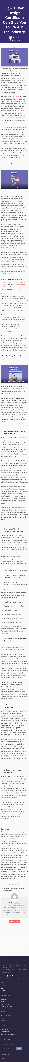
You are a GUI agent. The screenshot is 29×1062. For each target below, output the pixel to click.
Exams (3, 985)
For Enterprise (5, 1002)
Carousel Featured (5, 888)
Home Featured (14, 888)
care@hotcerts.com (6, 1058)
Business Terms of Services (8, 1034)
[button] (14, 921)
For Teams (4, 999)
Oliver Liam (15, 903)
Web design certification (7, 890)
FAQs (2, 1018)
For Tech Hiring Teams (7, 1006)
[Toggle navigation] (27, 1)
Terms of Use (4, 1029)
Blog (2, 988)
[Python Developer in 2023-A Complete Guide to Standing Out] (12, 928)
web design (21, 888)
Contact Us (4, 1020)
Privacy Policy (5, 1031)
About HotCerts (5, 1015)
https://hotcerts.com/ (16, 914)
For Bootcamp (5, 1004)
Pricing (3, 990)
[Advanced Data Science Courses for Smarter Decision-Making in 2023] (17, 928)
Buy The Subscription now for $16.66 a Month (14, 952)
